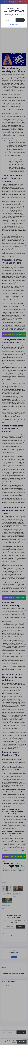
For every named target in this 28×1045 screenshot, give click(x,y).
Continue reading (14, 24)
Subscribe (20, 20)
